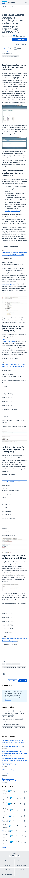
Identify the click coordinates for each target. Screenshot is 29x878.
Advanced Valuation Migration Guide (12, 751)
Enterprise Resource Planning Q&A (13, 746)
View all (4, 847)
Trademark (7, 869)
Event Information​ (19, 727)
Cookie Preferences (7, 874)
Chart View (10, 716)
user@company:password (9, 284)
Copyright (7, 865)
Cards (4, 716)
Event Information (7, 727)
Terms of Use (21, 860)
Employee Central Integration (9, 667)
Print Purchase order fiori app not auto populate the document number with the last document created (14, 761)
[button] (7, 51)
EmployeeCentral (22, 667)
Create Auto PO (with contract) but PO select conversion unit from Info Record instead (13, 742)
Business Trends (6, 713)
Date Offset (5, 721)
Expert (4, 730)
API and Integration (7, 711)
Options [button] (13, 42)
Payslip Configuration (8, 779)
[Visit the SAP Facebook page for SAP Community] (10, 856)
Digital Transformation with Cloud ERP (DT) (12, 724)
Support (22, 869)
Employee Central (15, 664)
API (3, 664)
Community (11, 2)
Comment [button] (23, 681)
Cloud (7, 664)
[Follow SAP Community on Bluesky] (13, 856)
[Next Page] (16, 732)
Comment (8, 700)
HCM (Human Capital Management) (10, 56)
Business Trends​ (18, 713)
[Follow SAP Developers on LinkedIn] (18, 856)
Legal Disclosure (21, 865)
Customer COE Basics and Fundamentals (12, 719)
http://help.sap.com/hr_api (12, 211)
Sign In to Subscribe (19, 39)
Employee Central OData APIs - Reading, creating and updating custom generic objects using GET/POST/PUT (13, 23)
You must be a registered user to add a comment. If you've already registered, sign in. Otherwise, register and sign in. (13, 694)
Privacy (7, 860)
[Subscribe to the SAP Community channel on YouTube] (16, 856)
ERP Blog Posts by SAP (8, 6)
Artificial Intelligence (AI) (19, 711)
